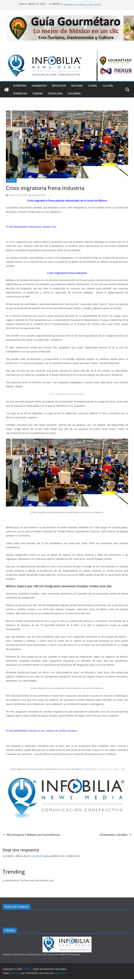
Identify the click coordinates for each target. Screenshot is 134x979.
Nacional (77, 85)
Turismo (37, 93)
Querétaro (20, 85)
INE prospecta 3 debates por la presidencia (33, 834)
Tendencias (20, 93)
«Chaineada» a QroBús (113, 834)
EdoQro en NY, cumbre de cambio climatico (53, 730)
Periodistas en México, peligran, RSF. (81, 3)
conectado (36, 856)
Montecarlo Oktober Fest (42, 226)
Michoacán (59, 85)
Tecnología (55, 93)
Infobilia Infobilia (38, 195)
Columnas (74, 93)
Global (92, 85)
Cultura (107, 85)
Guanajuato (39, 85)
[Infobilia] (67, 52)
